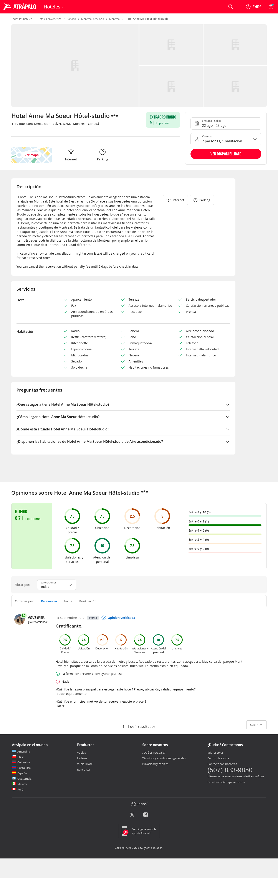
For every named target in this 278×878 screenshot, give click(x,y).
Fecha (68, 601)
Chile (20, 757)
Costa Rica (24, 768)
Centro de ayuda (218, 758)
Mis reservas (215, 752)
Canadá (71, 19)
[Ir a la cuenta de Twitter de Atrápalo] (132, 816)
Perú (20, 789)
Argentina (23, 751)
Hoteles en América (49, 19)
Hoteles (82, 758)
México (22, 784)
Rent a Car (83, 769)
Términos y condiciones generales (164, 758)
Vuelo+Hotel (85, 764)
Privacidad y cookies (155, 764)
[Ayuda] (253, 6)
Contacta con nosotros (222, 764)
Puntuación (87, 601)
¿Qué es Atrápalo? (153, 752)
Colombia (23, 762)
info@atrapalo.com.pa (230, 782)
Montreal (114, 19)
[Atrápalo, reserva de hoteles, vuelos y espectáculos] (20, 6)
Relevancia (49, 601)
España (22, 773)
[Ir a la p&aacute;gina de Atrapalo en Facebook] (146, 816)
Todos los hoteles (21, 19)
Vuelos (81, 752)
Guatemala (24, 779)
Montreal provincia (92, 19)
